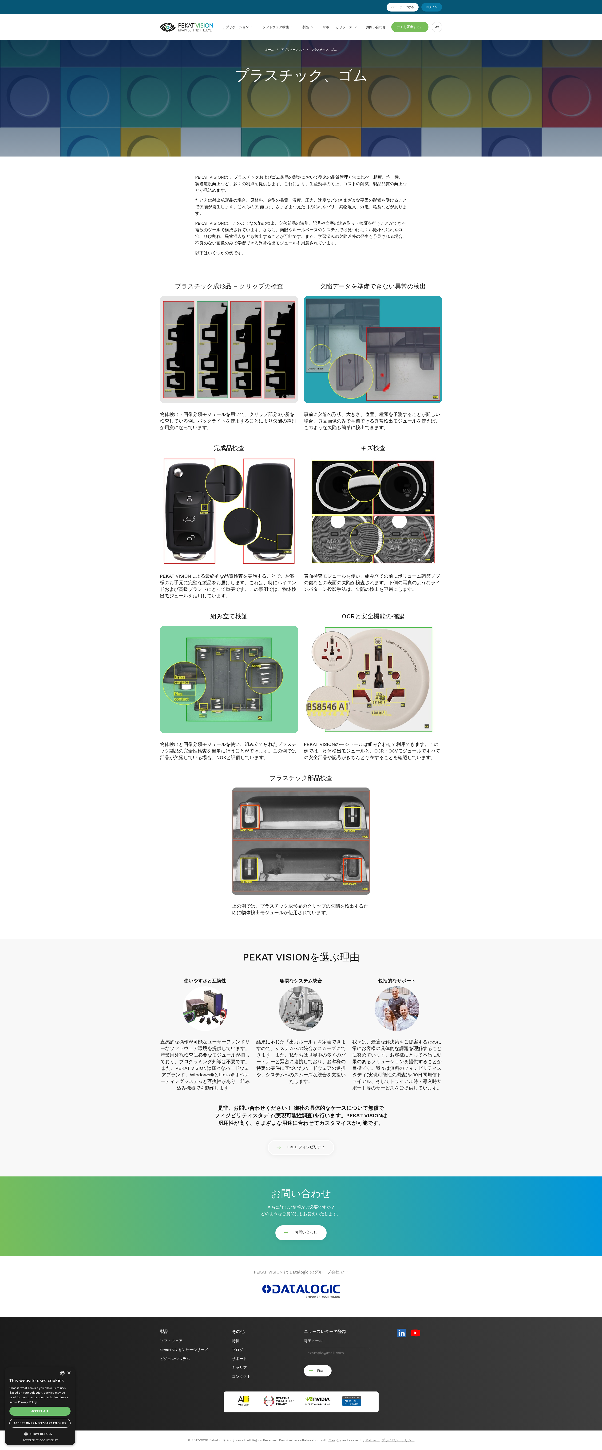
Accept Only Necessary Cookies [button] (40, 1423)
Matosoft (372, 1440)
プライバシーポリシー (398, 1440)
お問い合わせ (376, 27)
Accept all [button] (40, 1411)
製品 (305, 27)
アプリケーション (235, 27)
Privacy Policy (27, 1402)
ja (437, 26)
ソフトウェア (171, 1341)
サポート (239, 1358)
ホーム (269, 49)
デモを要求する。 (410, 27)
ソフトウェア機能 (275, 27)
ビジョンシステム (175, 1358)
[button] (40, 1434)
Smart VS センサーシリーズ (184, 1350)
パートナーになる (402, 7)
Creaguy (335, 1440)
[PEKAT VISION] (186, 30)
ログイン (431, 7)
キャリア (239, 1367)
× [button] (69, 1373)
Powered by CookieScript (40, 1440)
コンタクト (241, 1376)
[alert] (40, 1406)
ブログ (237, 1350)
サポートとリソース (337, 27)
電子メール (313, 1341)
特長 (235, 1341)
